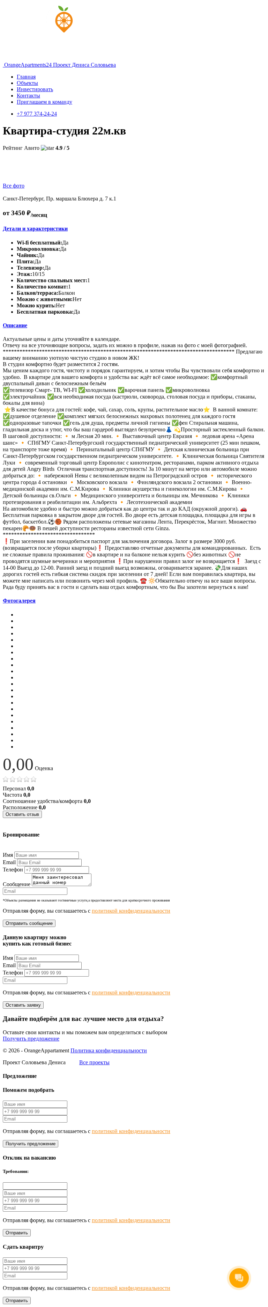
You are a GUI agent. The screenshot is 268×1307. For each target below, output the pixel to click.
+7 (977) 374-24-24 (24, 848)
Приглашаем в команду (44, 102)
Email (9, 862)
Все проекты (94, 1062)
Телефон (13, 869)
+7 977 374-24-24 (37, 114)
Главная (26, 77)
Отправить (17, 1232)
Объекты (27, 83)
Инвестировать (35, 89)
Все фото (13, 186)
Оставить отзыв (22, 814)
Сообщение (16, 884)
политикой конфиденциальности (131, 911)
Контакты (28, 95)
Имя (8, 855)
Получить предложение (31, 1039)
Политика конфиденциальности (108, 1050)
